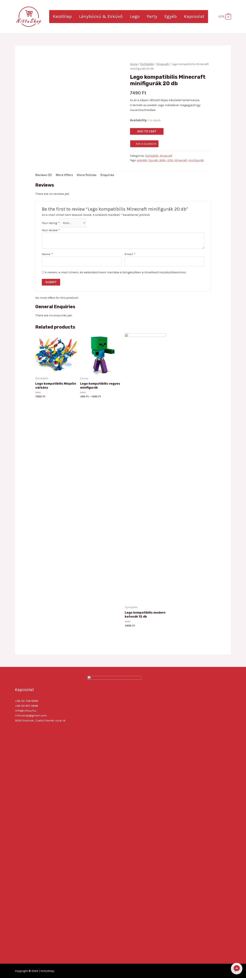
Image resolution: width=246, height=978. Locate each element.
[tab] (43, 175)
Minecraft (162, 64)
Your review (51, 230)
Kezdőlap (62, 16)
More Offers (64, 175)
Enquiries (107, 175)
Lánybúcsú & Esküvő (101, 16)
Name (47, 254)
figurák (153, 160)
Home (134, 64)
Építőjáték (147, 64)
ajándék (142, 160)
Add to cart (146, 131)
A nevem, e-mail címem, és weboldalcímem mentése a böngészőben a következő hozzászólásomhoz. (116, 272)
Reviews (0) (43, 175)
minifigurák (196, 160)
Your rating (51, 223)
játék (162, 160)
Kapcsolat (194, 16)
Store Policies (87, 175)
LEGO (170, 160)
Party (152, 16)
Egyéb (170, 16)
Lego (135, 16)
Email (130, 254)
